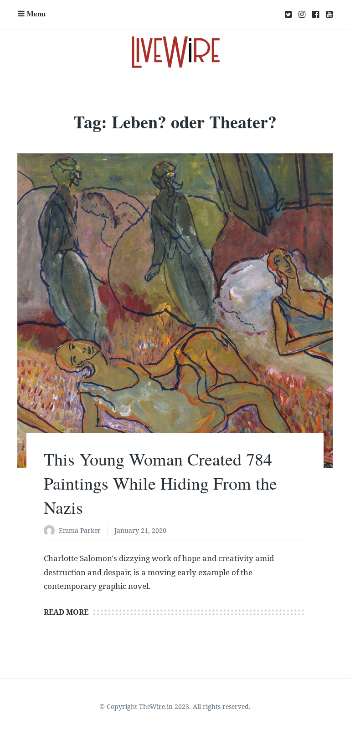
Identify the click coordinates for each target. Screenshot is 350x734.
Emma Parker (80, 530)
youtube (329, 14)
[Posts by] (51, 531)
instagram (302, 14)
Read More (66, 612)
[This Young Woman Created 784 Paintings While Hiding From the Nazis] (175, 310)
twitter (288, 14)
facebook (315, 14)
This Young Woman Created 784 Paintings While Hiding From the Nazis (160, 483)
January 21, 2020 (140, 530)
